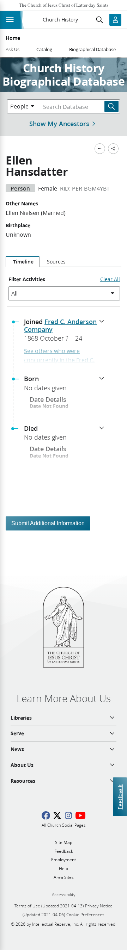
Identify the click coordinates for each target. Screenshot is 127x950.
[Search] (111, 106)
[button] (66, 332)
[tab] (23, 261)
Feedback (120, 796)
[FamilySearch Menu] (100, 148)
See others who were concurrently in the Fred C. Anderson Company (59, 360)
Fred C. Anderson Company (60, 325)
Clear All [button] (110, 279)
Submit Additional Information (48, 523)
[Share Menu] (113, 148)
